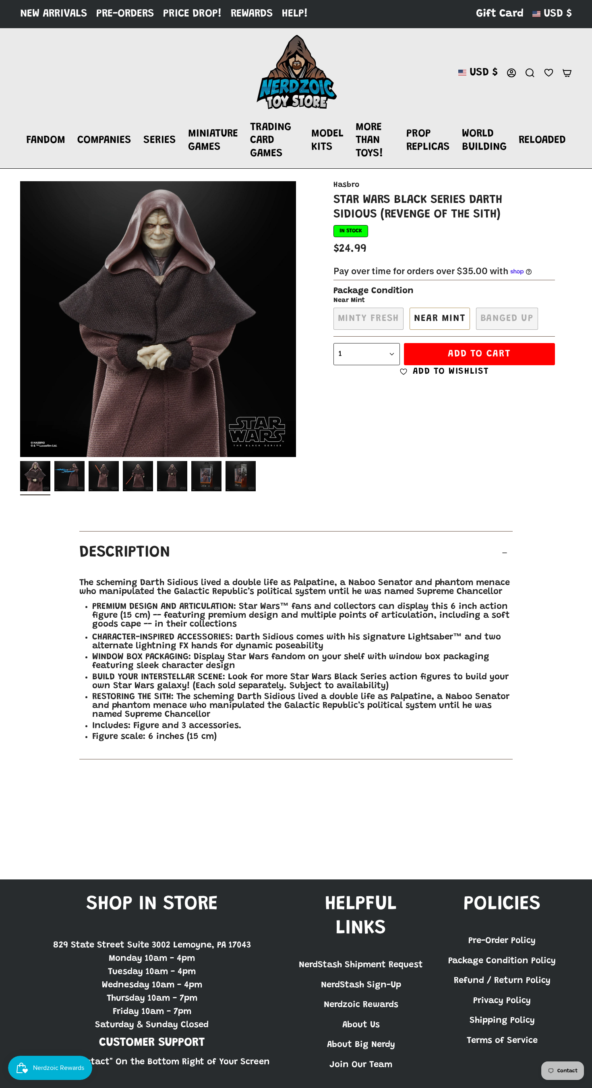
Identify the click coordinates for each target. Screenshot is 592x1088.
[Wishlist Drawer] (548, 73)
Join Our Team (360, 1065)
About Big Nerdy (361, 1044)
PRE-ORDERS (125, 13)
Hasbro (346, 185)
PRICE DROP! (192, 13)
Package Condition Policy (502, 961)
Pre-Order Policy (502, 941)
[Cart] (567, 73)
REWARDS (252, 13)
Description (124, 553)
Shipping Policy (502, 1020)
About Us (361, 1025)
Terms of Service (502, 1040)
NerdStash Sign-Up (361, 985)
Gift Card (500, 13)
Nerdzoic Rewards (361, 1005)
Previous (20, 319)
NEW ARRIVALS (53, 13)
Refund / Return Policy (502, 980)
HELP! (295, 13)
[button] (45, 141)
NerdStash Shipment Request (361, 965)
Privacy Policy (502, 1001)
